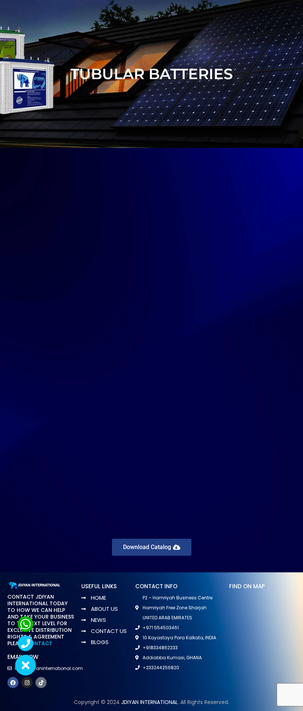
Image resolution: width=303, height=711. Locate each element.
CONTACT (39, 643)
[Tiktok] (41, 682)
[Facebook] (12, 682)
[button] (25, 665)
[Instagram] (27, 682)
